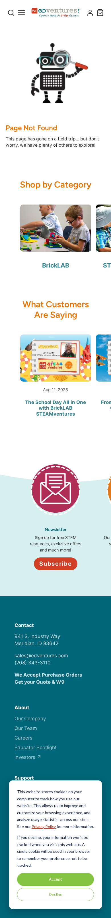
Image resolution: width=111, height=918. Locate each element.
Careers (23, 738)
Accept (55, 879)
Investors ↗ (28, 757)
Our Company (30, 718)
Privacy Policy (44, 826)
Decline (55, 894)
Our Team (26, 728)
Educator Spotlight (36, 747)
